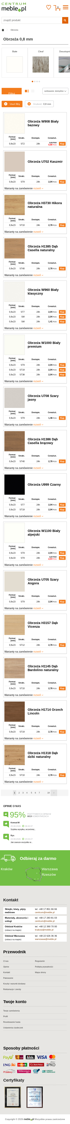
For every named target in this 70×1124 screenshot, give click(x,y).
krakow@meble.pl (44, 929)
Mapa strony (40, 972)
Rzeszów (49, 874)
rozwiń (37, 188)
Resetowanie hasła (11, 1022)
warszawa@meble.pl (45, 939)
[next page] (54, 793)
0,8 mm (42, 104)
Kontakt (10, 900)
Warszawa (50, 869)
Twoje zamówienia (11, 1011)
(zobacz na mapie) (13, 930)
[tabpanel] (15, 63)
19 (48, 793)
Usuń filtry (15, 104)
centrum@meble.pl (45, 912)
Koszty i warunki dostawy (14, 984)
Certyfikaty (13, 1080)
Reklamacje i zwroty (12, 989)
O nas (5, 961)
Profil (5, 1016)
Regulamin (40, 961)
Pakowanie (8, 978)
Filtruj (11, 93)
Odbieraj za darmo (38, 858)
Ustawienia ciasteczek (13, 1028)
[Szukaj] (65, 20)
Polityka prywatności (44, 967)
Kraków (6, 869)
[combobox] (55, 91)
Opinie (6, 967)
